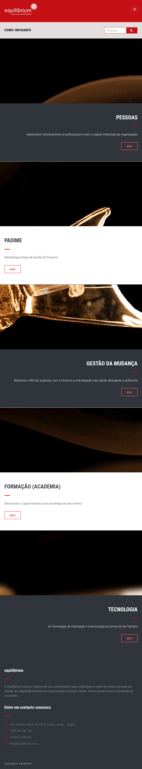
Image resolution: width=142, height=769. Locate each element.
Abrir (129, 146)
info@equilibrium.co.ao (23, 743)
